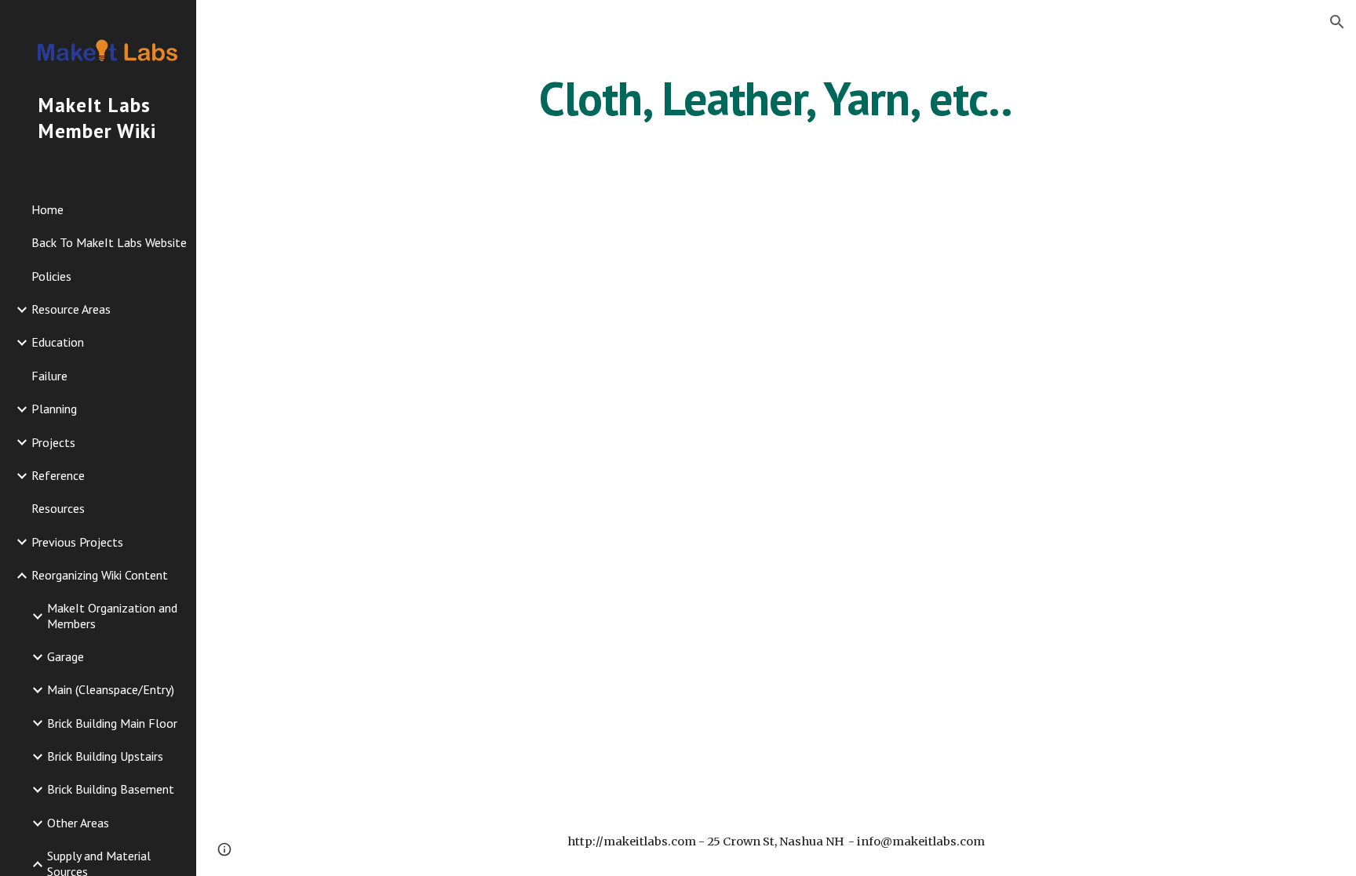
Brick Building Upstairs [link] (105, 756)
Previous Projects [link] (77, 542)
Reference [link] (58, 475)
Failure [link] (49, 375)
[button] (1337, 22)
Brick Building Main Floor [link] (112, 723)
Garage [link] (65, 656)
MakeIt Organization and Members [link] (112, 615)
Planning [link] (54, 408)
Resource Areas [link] (71, 309)
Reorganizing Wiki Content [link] (99, 575)
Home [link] (47, 209)
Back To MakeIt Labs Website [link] (109, 242)
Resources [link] (58, 508)
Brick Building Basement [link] (110, 789)
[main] (776, 98)
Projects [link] (53, 442)
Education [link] (57, 342)
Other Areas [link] (78, 823)
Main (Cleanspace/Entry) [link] (110, 689)
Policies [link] (51, 276)
